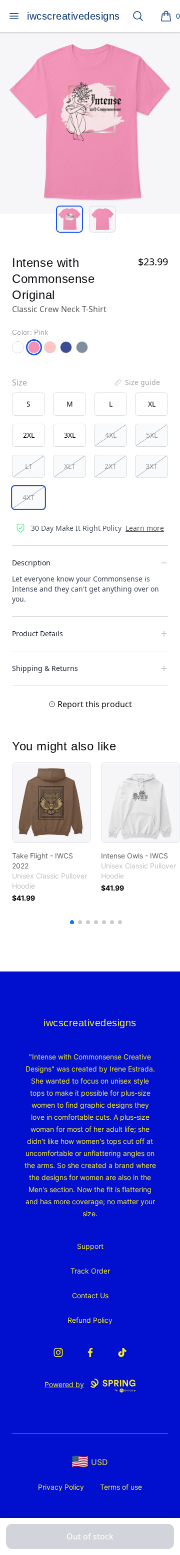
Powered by (64, 1384)
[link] (51, 802)
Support (90, 1246)
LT (28, 466)
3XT (152, 466)
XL (152, 404)
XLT (70, 466)
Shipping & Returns (45, 668)
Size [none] (19, 382)
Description (31, 562)
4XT (28, 497)
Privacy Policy (61, 1487)
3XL (70, 435)
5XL (152, 435)
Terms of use (121, 1487)
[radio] (28, 404)
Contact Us (90, 1295)
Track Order (90, 1271)
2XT (110, 466)
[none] (136, 382)
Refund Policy (90, 1320)
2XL (28, 435)
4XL (110, 435)
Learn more (145, 528)
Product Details (37, 633)
